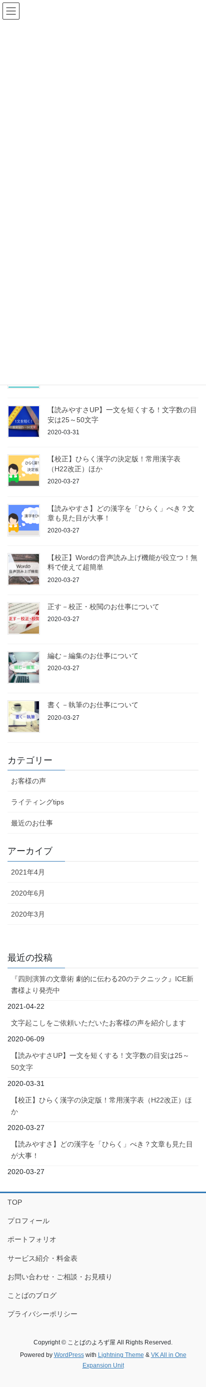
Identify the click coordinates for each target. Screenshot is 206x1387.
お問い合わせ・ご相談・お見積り (60, 1277)
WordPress (69, 1354)
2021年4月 (28, 872)
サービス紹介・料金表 (43, 1258)
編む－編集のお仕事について (93, 656)
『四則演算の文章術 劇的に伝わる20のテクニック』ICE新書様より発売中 (102, 984)
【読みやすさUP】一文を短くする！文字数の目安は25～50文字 (100, 1061)
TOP (15, 1202)
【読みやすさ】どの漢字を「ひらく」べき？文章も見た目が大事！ (102, 1150)
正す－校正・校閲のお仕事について (104, 607)
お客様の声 (28, 781)
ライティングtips (37, 802)
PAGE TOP (191, 1336)
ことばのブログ (32, 1295)
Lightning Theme (121, 1354)
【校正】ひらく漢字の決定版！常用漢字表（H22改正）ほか (101, 1106)
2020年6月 (28, 893)
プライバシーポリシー (43, 1314)
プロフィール (29, 1221)
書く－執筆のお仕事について (93, 705)
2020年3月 (28, 914)
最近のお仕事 (32, 823)
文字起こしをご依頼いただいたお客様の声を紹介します (98, 1023)
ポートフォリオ (32, 1239)
